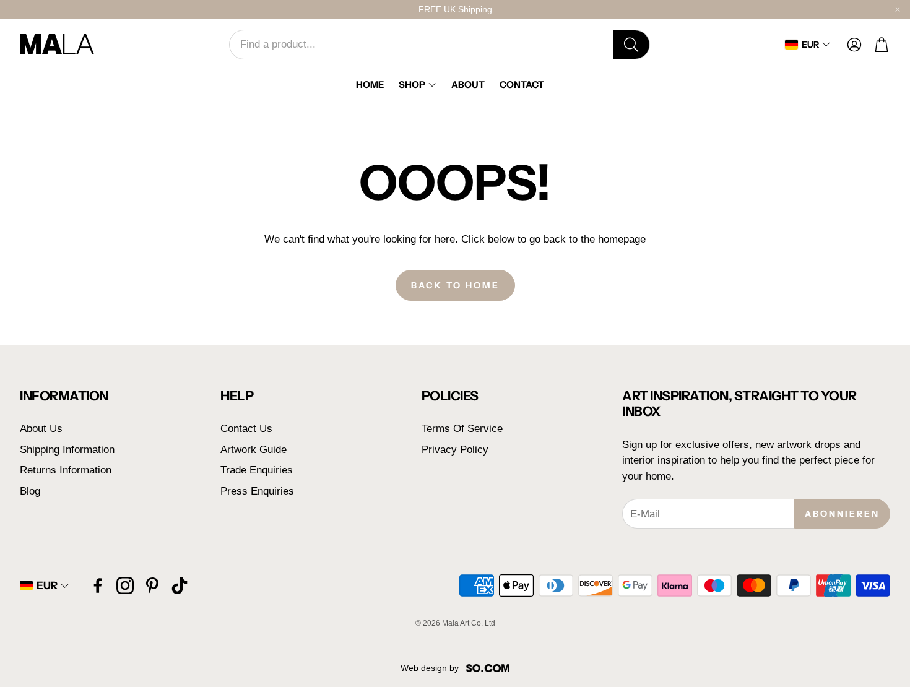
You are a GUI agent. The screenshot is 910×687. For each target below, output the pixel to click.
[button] (439, 44)
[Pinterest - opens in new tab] (152, 585)
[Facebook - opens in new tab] (97, 585)
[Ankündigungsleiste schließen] (897, 9)
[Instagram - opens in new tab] (125, 585)
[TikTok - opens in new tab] (179, 585)
